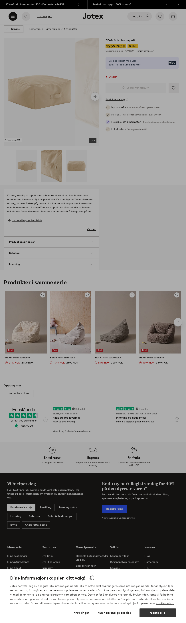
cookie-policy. (165, 603)
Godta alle (157, 612)
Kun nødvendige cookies (114, 612)
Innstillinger (81, 612)
